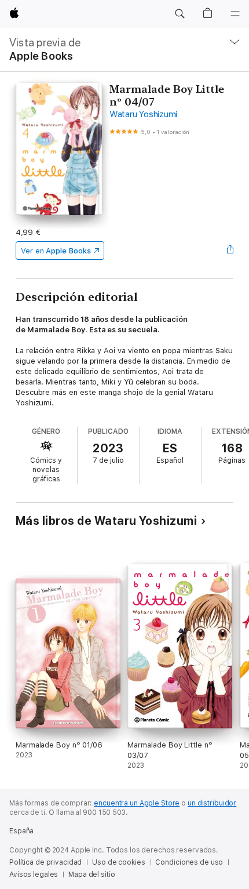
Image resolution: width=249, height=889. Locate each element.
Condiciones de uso (189, 862)
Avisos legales (33, 874)
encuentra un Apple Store (137, 803)
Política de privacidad (45, 862)
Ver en (56, 250)
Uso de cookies (118, 862)
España (21, 831)
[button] (179, 14)
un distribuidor (212, 803)
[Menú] (235, 14)
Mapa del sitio (91, 874)
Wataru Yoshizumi (143, 114)
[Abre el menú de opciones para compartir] (229, 250)
